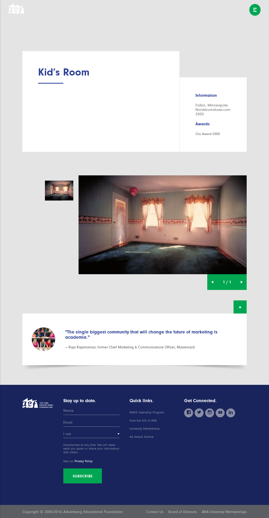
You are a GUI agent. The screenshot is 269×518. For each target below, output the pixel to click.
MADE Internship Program (147, 412)
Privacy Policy (83, 461)
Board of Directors (182, 512)
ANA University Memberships (224, 512)
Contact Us (154, 512)
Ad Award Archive (141, 437)
